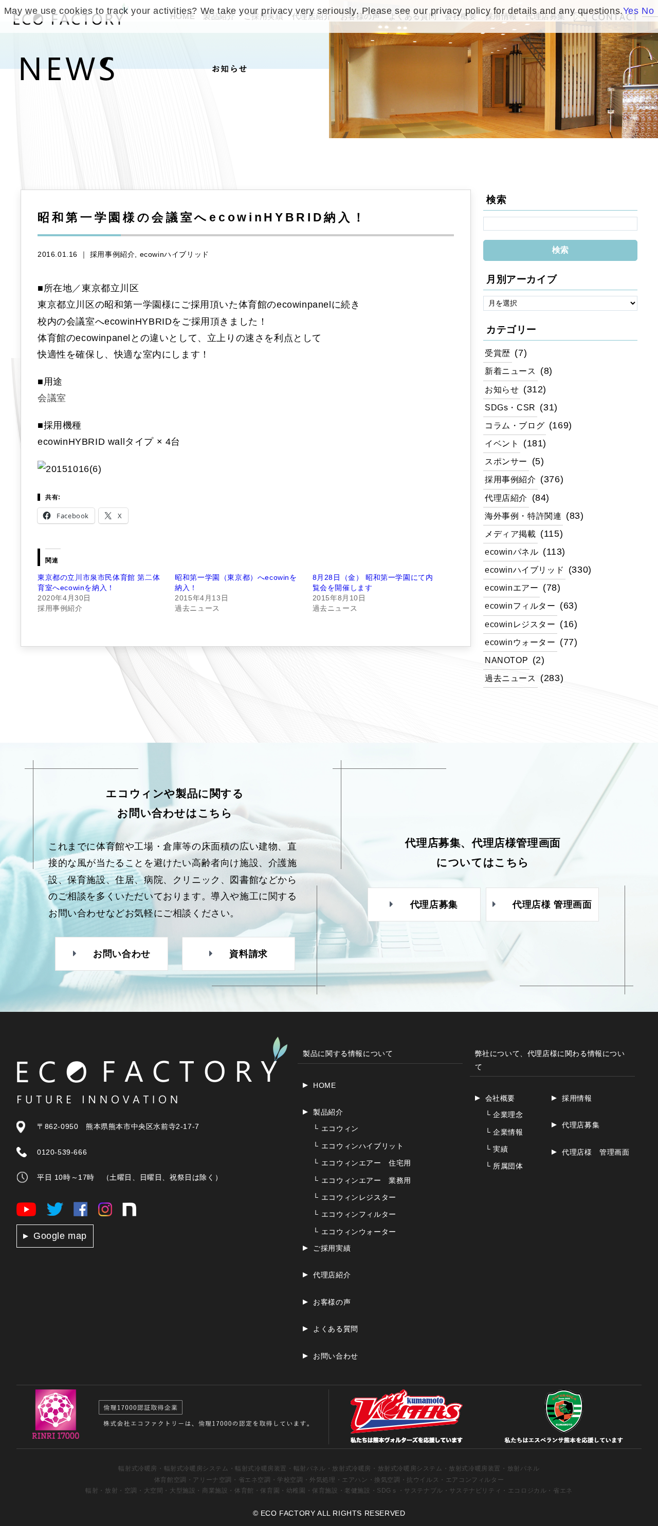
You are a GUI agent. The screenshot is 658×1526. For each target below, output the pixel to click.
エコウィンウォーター (354, 1232)
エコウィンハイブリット (358, 1146)
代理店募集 (580, 1125)
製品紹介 (328, 1112)
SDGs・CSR (510, 407)
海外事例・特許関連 (523, 515)
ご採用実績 (332, 1248)
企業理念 (504, 1114)
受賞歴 (497, 352)
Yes (631, 11)
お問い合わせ (335, 1356)
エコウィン (336, 1128)
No (648, 11)
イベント (502, 443)
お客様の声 (332, 1302)
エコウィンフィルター (354, 1214)
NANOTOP (506, 660)
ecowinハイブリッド (174, 254)
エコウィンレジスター (354, 1197)
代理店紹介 (506, 497)
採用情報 (577, 1098)
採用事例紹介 (112, 254)
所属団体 (504, 1166)
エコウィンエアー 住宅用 (362, 1163)
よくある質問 (335, 1329)
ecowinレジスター (520, 624)
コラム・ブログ (514, 425)
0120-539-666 (62, 1152)
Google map (60, 1236)
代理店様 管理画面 (595, 1152)
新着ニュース (510, 370)
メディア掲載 (510, 533)
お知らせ (502, 389)
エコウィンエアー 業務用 (362, 1180)
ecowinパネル (511, 551)
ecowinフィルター (520, 605)
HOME (324, 1085)
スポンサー (506, 461)
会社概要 (500, 1098)
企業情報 (504, 1132)
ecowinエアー (511, 587)
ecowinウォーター (520, 642)
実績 (496, 1149)
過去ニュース (510, 678)
